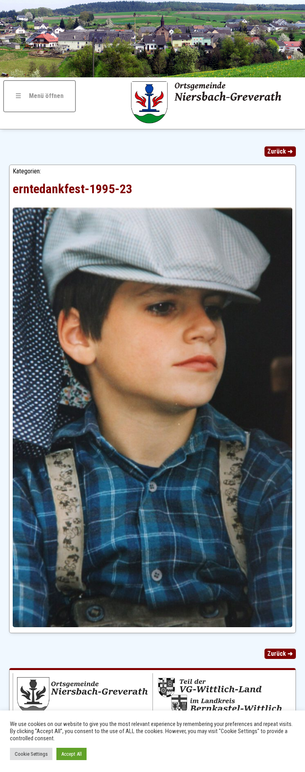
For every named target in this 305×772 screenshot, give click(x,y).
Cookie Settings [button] (31, 754)
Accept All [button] (71, 754)
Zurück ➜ (280, 151)
